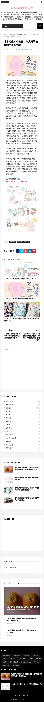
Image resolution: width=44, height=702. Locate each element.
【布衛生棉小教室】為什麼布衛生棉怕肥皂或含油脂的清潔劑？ (21, 320)
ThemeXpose (21, 699)
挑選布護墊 (9, 445)
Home (6, 34)
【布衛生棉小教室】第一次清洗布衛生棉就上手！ (21, 279)
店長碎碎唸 (9, 405)
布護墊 (8, 415)
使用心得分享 (10, 401)
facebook (23, 567)
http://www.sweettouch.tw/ (17, 181)
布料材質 (9, 441)
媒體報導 (9, 408)
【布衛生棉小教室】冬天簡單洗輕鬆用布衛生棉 (20, 299)
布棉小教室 (12, 34)
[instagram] (28, 696)
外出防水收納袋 (11, 438)
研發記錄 (9, 418)
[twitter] (20, 696)
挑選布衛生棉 (10, 435)
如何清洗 (26, 34)
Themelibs (30, 699)
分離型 (8, 431)
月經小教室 (9, 448)
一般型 (8, 425)
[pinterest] (24, 696)
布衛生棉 (19, 34)
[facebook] (41, 2)
